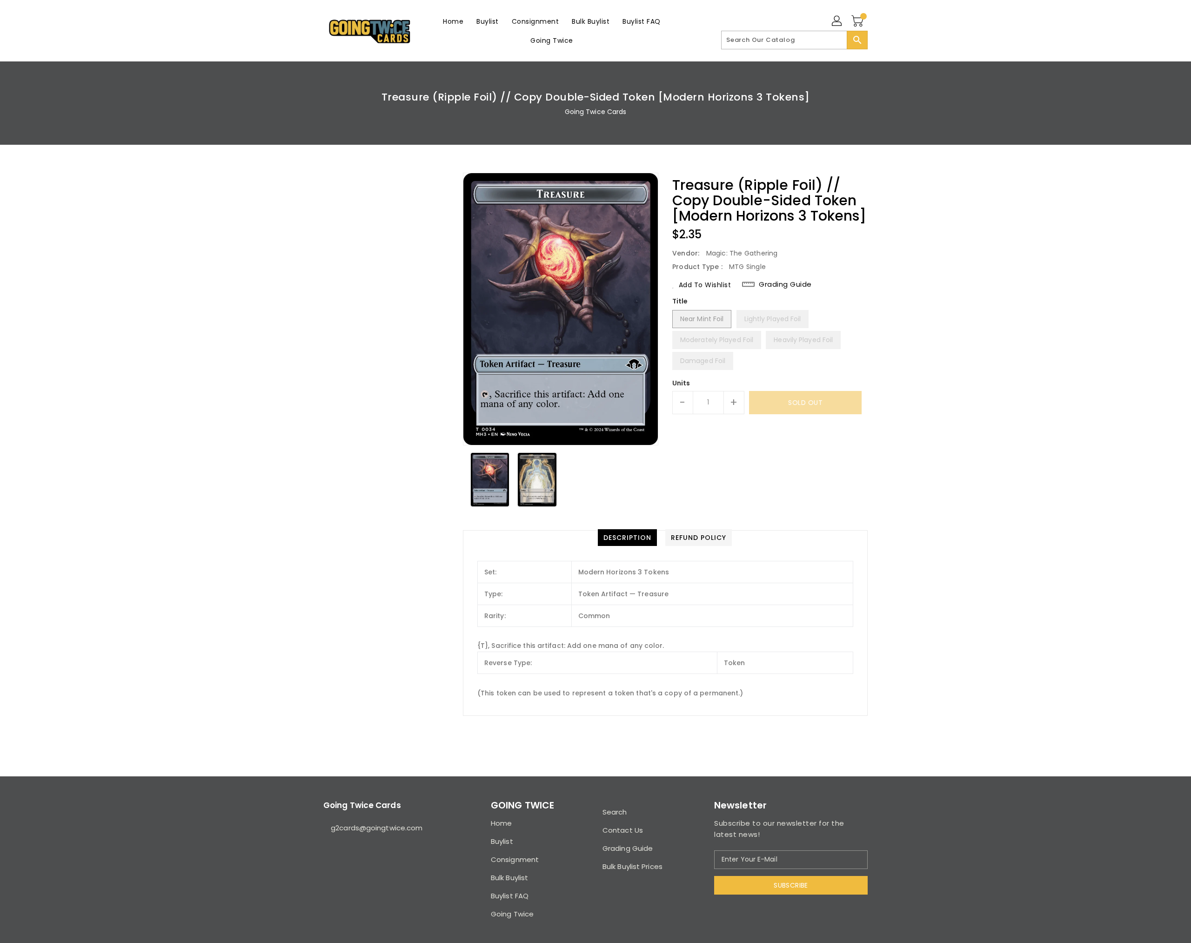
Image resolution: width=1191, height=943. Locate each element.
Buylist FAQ (510, 896)
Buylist (502, 841)
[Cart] (858, 21)
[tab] (627, 537)
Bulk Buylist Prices (632, 866)
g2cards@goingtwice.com (376, 828)
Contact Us (622, 830)
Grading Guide (785, 284)
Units (681, 383)
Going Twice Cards (596, 111)
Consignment (515, 859)
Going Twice (512, 914)
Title (680, 301)
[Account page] (837, 21)
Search (614, 812)
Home (501, 823)
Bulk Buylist (509, 877)
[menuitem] (453, 21)
